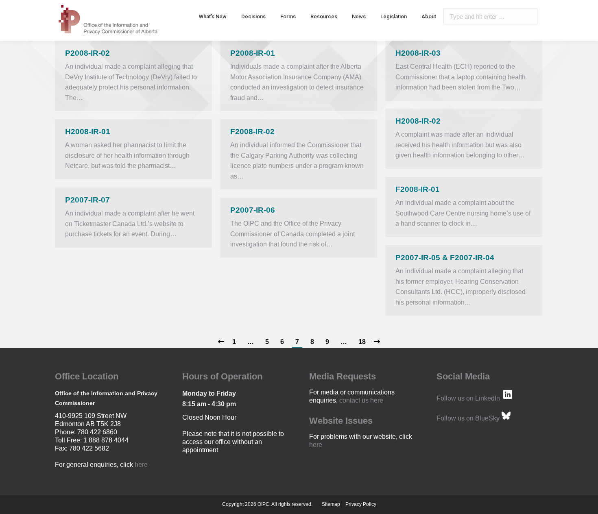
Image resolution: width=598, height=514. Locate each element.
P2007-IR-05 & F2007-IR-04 (444, 257)
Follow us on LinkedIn (468, 398)
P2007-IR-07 (87, 200)
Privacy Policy (360, 504)
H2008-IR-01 (87, 131)
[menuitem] (212, 16)
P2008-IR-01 (252, 53)
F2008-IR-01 (417, 189)
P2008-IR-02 (87, 53)
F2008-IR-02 (252, 131)
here (141, 464)
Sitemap (331, 504)
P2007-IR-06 (252, 210)
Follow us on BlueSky (468, 418)
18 (362, 341)
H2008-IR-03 (418, 53)
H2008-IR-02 (418, 121)
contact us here (361, 400)
